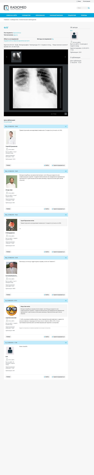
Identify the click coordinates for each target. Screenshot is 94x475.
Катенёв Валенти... (12, 276)
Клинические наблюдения (27, 19)
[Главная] (15, 8)
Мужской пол (17, 33)
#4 (66, 258)
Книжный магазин (56, 15)
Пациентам (72, 15)
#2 (66, 171)
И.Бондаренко (10, 233)
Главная (6, 19)
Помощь (84, 15)
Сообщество (26, 15)
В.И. (7, 356)
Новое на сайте (11, 15)
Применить (88, 8)
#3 (66, 215)
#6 (66, 342)
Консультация (8, 122)
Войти (47, 165)
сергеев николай (11, 318)
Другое (15, 35)
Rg (52, 39)
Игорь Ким (9, 190)
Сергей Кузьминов (11, 146)
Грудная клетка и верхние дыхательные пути (16, 41)
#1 (66, 126)
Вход (79, 1)
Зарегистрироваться (59, 165)
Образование (40, 15)
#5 (66, 300)
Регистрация (86, 1)
